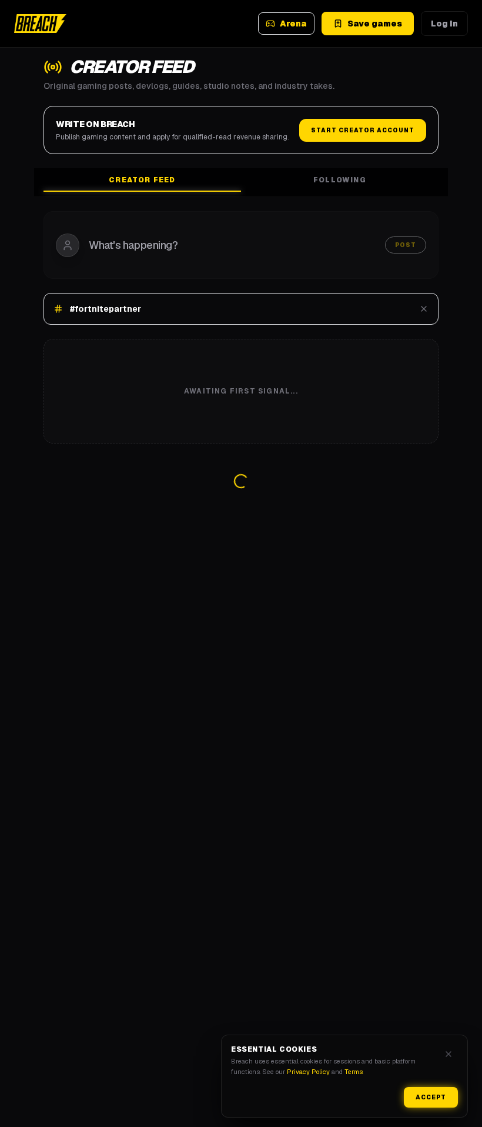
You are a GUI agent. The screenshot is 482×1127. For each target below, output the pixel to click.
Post (405, 245)
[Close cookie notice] (448, 1054)
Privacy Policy (308, 1072)
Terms (353, 1072)
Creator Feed (142, 180)
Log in (444, 23)
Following (339, 180)
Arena (293, 23)
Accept (431, 1097)
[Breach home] (40, 23)
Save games (374, 23)
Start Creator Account (362, 130)
